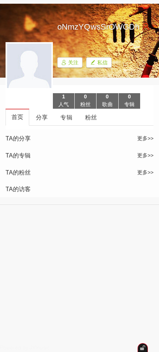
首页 (17, 117)
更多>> (145, 138)
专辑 (66, 117)
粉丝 (91, 117)
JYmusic (40, 348)
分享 (42, 117)
